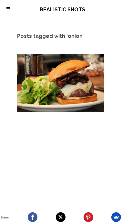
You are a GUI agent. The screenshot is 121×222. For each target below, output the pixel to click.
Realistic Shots (62, 9)
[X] (61, 217)
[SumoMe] (116, 217)
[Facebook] (32, 217)
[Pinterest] (88, 217)
